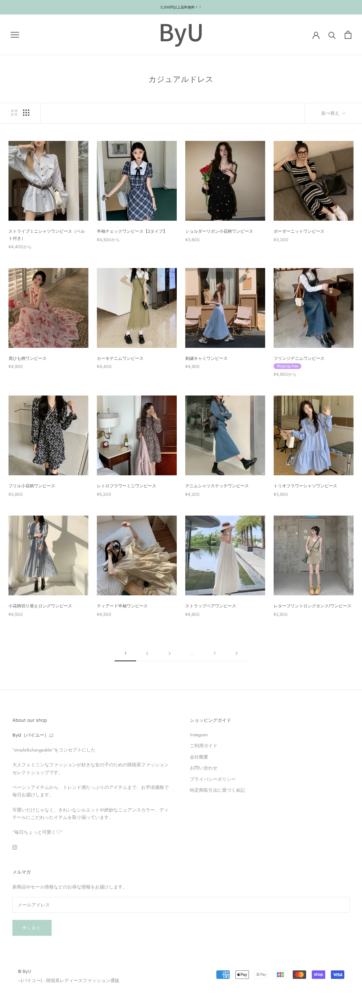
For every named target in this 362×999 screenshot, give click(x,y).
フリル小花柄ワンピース (31, 485)
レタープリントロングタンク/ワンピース (312, 605)
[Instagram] (14, 847)
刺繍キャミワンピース (206, 358)
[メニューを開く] (15, 35)
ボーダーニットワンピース (299, 231)
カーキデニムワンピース (120, 358)
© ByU (24, 971)
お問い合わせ (203, 768)
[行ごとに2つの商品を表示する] (14, 112)
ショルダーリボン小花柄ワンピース (219, 231)
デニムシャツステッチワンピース (217, 485)
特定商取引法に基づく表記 (217, 790)
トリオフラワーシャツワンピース (305, 485)
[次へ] (236, 653)
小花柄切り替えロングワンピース (40, 605)
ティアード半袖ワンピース (122, 605)
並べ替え (331, 113)
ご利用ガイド (203, 745)
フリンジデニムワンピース (299, 358)
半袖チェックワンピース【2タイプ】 (132, 231)
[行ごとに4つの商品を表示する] (26, 112)
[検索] (332, 34)
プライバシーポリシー (213, 779)
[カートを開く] (348, 35)
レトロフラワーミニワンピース (126, 485)
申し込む (32, 927)
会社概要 (199, 757)
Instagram (199, 734)
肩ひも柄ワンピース (27, 358)
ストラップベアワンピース (210, 605)
